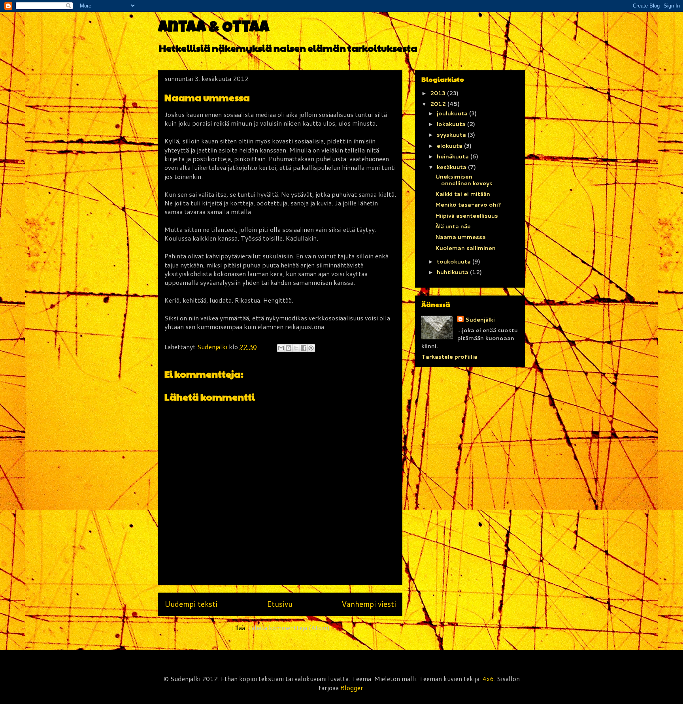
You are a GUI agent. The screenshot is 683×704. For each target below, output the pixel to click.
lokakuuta (452, 124)
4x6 (488, 678)
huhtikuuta (453, 272)
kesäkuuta (452, 167)
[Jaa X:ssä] (296, 348)
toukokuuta (454, 261)
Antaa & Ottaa (213, 28)
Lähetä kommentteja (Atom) (289, 627)
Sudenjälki (480, 320)
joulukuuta (453, 113)
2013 (438, 93)
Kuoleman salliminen (465, 248)
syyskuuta (452, 135)
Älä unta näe (453, 226)
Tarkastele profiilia (449, 357)
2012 (438, 104)
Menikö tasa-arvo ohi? (468, 205)
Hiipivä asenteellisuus (466, 216)
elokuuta (450, 146)
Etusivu (279, 604)
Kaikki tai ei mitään (462, 194)
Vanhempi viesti (369, 604)
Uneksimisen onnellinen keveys (463, 180)
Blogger (351, 687)
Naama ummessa (460, 237)
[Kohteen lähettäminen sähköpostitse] (281, 348)
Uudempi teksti (190, 604)
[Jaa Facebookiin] (304, 348)
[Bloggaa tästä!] (288, 348)
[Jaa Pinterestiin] (311, 348)
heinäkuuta (453, 156)
